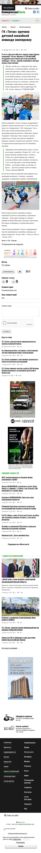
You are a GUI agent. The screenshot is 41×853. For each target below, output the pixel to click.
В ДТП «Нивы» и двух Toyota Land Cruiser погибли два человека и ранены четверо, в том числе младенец (20, 517)
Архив (26, 775)
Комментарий (6, 306)
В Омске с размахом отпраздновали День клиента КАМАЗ (19, 618)
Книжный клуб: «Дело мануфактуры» (15, 535)
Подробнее (17, 839)
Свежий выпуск (30, 742)
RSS (25, 809)
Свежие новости (10, 473)
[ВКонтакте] (27, 271)
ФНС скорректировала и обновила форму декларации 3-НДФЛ (17, 478)
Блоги (26, 771)
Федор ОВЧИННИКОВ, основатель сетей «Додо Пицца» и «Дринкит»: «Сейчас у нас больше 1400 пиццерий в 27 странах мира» (20, 488)
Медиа (26, 747)
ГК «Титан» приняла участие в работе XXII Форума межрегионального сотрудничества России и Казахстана (20, 370)
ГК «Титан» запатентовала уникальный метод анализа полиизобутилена (19, 343)
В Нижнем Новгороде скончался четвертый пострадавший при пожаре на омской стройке (19, 507)
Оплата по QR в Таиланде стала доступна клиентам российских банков (18, 639)
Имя (3, 298)
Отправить (6, 331)
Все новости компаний (9, 648)
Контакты (28, 792)
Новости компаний (13, 556)
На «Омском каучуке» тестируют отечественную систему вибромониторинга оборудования (20, 352)
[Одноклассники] (29, 271)
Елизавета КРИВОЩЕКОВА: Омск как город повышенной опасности (18, 498)
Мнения (27, 761)
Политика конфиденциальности (17, 833)
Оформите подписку (24, 716)
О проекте (28, 787)
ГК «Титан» (6, 265)
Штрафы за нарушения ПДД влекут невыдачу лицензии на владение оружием (19, 527)
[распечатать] (19, 273)
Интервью (28, 757)
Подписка (27, 804)
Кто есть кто (29, 752)
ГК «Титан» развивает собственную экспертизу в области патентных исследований (20, 360)
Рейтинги (27, 766)
